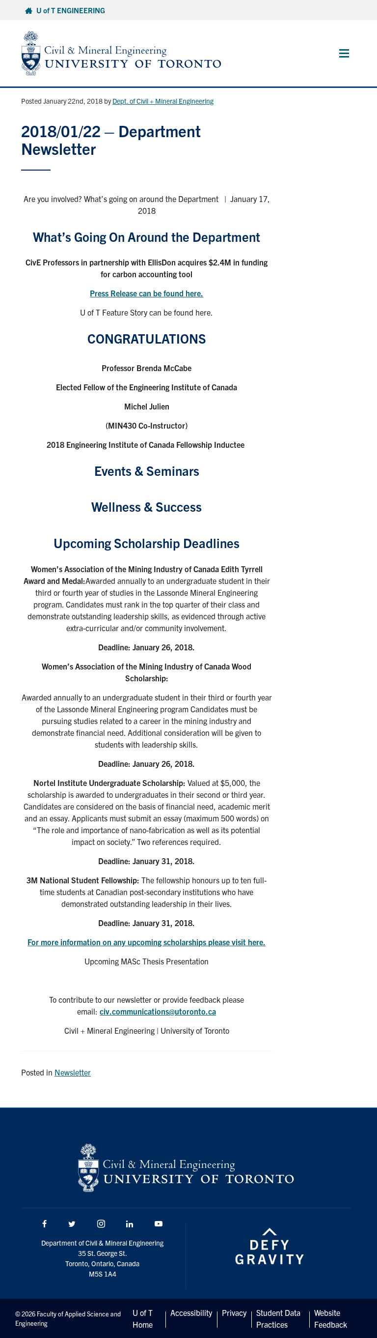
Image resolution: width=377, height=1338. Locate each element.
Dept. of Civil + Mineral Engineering (163, 100)
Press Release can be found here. (146, 293)
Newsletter (72, 1072)
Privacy (234, 1312)
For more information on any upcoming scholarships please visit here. (146, 942)
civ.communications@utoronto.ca (158, 1011)
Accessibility (191, 1312)
